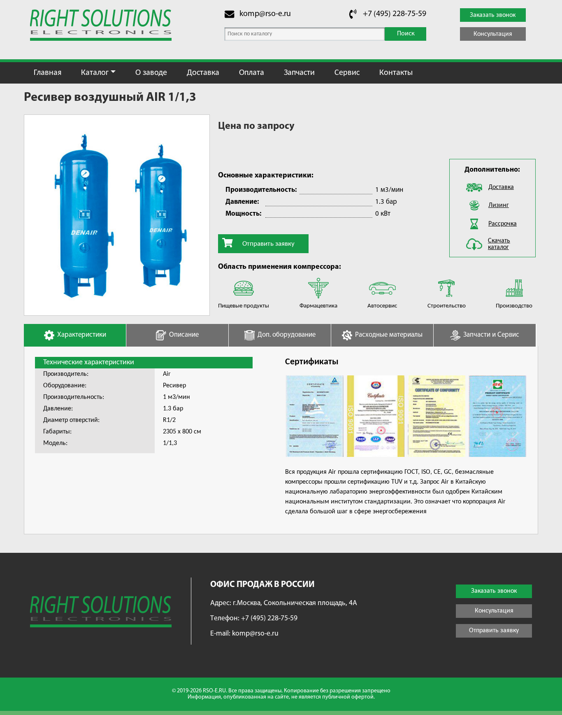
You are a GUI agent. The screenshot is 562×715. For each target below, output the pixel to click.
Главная (47, 73)
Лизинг (498, 205)
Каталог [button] (95, 73)
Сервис (347, 73)
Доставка (203, 73)
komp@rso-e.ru (265, 14)
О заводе (151, 73)
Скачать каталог (499, 244)
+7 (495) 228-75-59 (394, 14)
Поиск (406, 33)
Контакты (396, 73)
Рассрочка (502, 224)
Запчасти (299, 73)
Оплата (251, 73)
